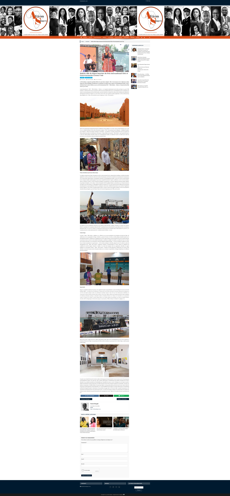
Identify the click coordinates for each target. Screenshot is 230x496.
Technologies (126, 37)
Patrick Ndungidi (90, 79)
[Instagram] (91, 407)
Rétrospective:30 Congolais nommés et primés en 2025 (143, 86)
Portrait (90, 37)
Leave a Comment (98, 79)
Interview (132, 37)
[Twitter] (92, 407)
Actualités (85, 37)
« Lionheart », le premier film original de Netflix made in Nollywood (120, 429)
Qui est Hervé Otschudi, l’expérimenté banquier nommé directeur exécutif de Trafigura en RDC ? (144, 59)
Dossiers (137, 37)
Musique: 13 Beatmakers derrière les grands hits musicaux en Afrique (123, 399)
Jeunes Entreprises (97, 37)
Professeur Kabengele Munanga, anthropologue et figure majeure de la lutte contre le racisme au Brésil (87, 399)
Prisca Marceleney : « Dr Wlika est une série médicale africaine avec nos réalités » (144, 75)
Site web (82, 463)
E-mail (82, 459)
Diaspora (104, 37)
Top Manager (110, 37)
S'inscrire (139, 490)
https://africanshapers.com (95, 409)
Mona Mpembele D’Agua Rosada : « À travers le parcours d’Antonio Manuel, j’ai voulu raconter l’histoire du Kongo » (144, 67)
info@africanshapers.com (86, 486)
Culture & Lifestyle (118, 37)
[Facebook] (90, 407)
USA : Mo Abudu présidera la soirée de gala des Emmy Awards (104, 429)
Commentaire (84, 442)
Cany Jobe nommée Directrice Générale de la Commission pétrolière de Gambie (143, 81)
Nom (82, 454)
